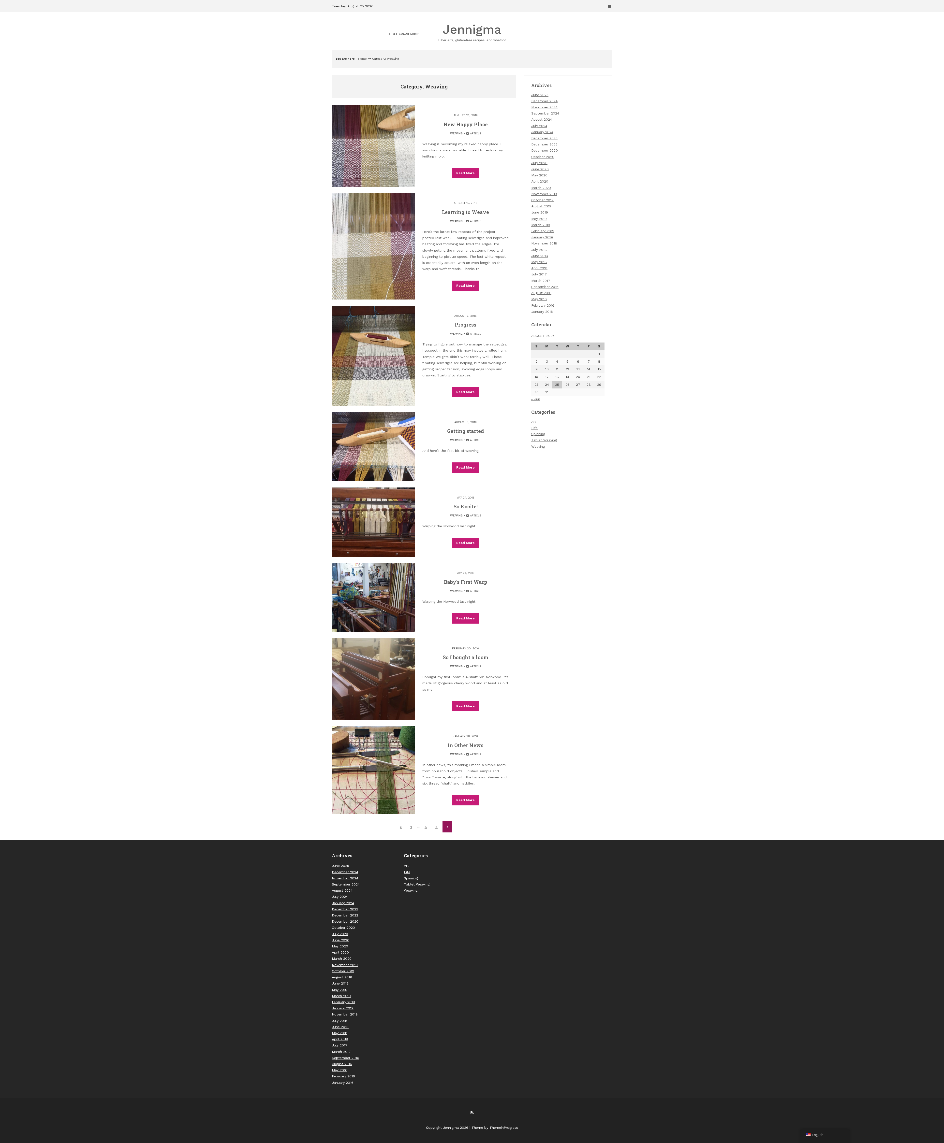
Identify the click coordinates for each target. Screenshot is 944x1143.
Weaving (456, 133)
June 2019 (539, 212)
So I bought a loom (465, 657)
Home (362, 58)
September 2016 (545, 287)
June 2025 (539, 95)
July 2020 (539, 163)
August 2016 (541, 293)
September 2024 (545, 113)
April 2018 (539, 268)
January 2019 (542, 237)
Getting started (465, 431)
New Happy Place (465, 124)
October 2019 (542, 200)
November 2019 (544, 194)
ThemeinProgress (503, 1127)
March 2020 (541, 188)
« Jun (535, 399)
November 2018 (544, 243)
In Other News (465, 745)
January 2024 (542, 132)
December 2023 (544, 138)
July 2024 (539, 126)
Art (533, 422)
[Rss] (472, 1112)
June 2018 (539, 256)
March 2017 (540, 281)
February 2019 (542, 231)
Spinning (538, 434)
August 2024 (541, 119)
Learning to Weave (465, 212)
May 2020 (539, 175)
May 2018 (539, 262)
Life (534, 428)
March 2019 (540, 225)
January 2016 (542, 312)
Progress (465, 324)
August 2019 (541, 206)
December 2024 (544, 101)
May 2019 (539, 219)
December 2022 (544, 144)
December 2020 (544, 150)
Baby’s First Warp (465, 582)
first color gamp (404, 33)
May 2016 (539, 299)
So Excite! (466, 506)
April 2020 (539, 181)
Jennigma (472, 32)
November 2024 (544, 107)
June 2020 (540, 169)
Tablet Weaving (544, 440)
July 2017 (539, 274)
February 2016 (542, 305)
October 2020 (542, 157)
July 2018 (539, 250)
